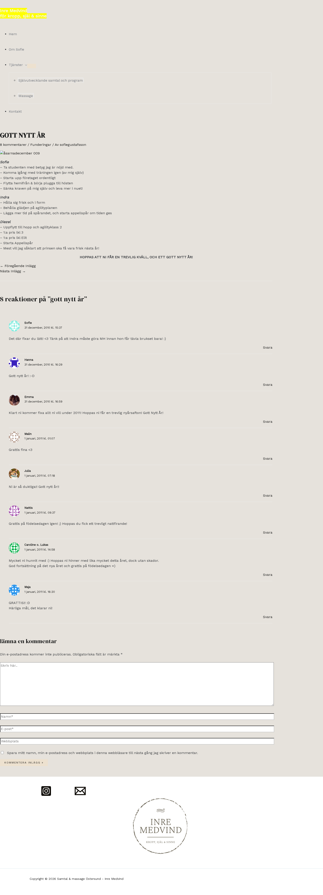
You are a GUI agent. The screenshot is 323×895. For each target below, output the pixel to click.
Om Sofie (16, 49)
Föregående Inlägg (18, 266)
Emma (29, 397)
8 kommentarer (13, 145)
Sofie (28, 322)
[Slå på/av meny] (31, 66)
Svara (267, 347)
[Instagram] (46, 795)
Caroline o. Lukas (36, 544)
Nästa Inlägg (13, 271)
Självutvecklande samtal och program (50, 80)
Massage (25, 96)
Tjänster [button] (16, 65)
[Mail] (80, 795)
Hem (13, 34)
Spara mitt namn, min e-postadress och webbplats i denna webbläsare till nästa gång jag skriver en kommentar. (102, 753)
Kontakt (15, 111)
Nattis (28, 507)
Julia (27, 470)
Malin (28, 434)
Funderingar (40, 145)
